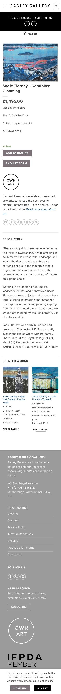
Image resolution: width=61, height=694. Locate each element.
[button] (5, 6)
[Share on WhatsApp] (5, 222)
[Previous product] (33, 23)
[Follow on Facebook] (11, 577)
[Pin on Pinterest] (30, 222)
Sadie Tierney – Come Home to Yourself (44, 398)
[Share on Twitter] (18, 222)
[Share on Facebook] (12, 222)
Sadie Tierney (43, 17)
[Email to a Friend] (24, 222)
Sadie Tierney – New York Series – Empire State (14, 399)
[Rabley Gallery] (30, 6)
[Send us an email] (23, 577)
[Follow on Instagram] (17, 577)
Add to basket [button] (11, 429)
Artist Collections (20, 17)
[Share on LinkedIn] (36, 222)
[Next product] (27, 23)
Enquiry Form (16, 163)
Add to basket (17, 153)
